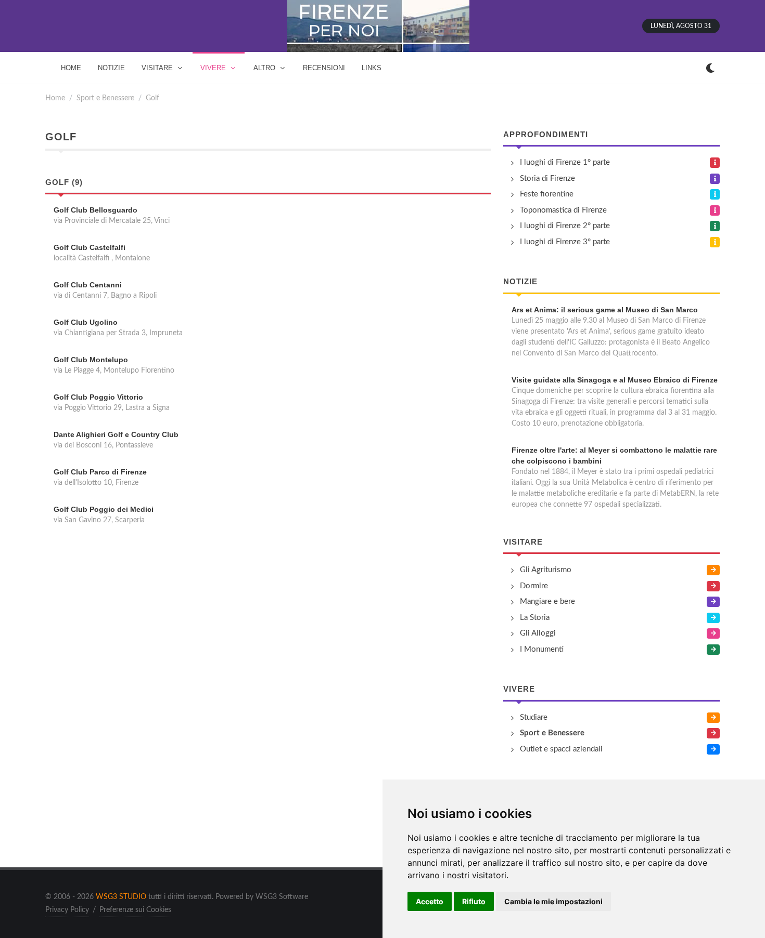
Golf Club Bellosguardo (95, 210)
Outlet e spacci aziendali (561, 749)
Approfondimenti (545, 134)
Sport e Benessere (105, 98)
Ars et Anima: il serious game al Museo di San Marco (605, 310)
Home (55, 98)
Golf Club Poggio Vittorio (98, 397)
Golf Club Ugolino (86, 322)
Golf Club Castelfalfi (89, 247)
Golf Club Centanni (88, 285)
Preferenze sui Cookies (135, 910)
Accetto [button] (429, 901)
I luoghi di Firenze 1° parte (565, 162)
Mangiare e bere (547, 601)
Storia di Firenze (547, 178)
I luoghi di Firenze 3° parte (565, 242)
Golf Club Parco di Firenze (100, 472)
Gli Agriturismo (545, 570)
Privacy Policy (67, 910)
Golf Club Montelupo (91, 359)
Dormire (534, 586)
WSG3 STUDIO (121, 897)
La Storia (535, 618)
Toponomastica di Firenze (563, 210)
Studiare (533, 717)
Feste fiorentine (546, 194)
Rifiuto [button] (474, 901)
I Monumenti (542, 649)
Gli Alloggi (538, 633)
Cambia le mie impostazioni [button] (553, 901)
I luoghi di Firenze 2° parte (565, 226)
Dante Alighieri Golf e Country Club (116, 434)
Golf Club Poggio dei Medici (104, 509)
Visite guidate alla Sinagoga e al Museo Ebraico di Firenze (615, 380)
